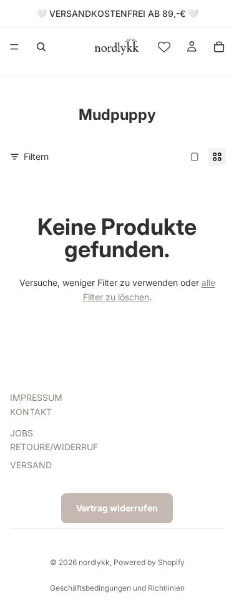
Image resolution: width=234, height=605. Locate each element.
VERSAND (31, 465)
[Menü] (14, 46)
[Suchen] (41, 47)
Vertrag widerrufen (117, 508)
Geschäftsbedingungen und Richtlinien (117, 588)
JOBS (21, 433)
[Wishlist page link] (164, 47)
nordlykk (94, 562)
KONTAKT (31, 411)
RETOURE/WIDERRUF (54, 447)
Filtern (36, 156)
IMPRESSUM (36, 398)
